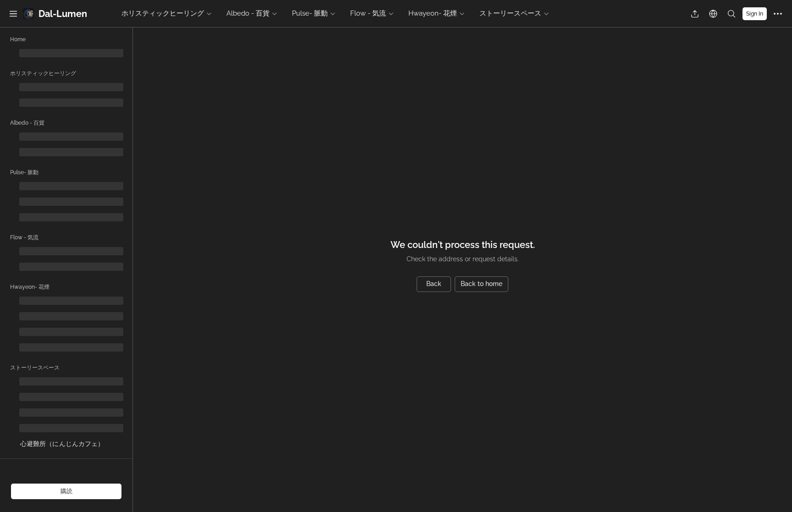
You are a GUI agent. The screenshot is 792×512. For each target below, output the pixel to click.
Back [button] (433, 283)
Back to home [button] (481, 283)
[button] (13, 14)
